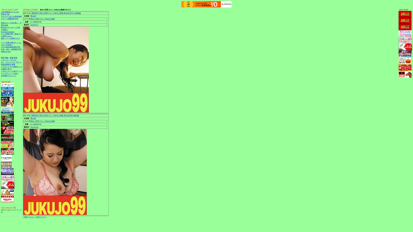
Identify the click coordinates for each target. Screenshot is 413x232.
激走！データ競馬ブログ (10, 38)
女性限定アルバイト (8, 76)
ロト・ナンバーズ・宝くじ (11, 62)
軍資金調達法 (6, 64)
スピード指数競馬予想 (9, 19)
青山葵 (33, 16)
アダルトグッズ (7, 71)
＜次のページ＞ (41, 217)
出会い (16, 73)
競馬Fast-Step (6, 52)
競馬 (2, 58)
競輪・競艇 (9, 58)
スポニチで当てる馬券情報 (11, 16)
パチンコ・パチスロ (8, 60)
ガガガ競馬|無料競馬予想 (10, 47)
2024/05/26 (35, 127)
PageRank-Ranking (7, 32)
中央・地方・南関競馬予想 (11, 49)
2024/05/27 (35, 25)
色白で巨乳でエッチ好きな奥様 (43, 19)
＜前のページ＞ (29, 217)
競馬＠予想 (5, 14)
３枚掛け (4, 30)
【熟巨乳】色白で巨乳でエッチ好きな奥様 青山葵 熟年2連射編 (55, 115)
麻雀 (15, 58)
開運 (13, 64)
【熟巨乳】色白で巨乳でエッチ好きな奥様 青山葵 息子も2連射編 (56, 13)
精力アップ (17, 71)
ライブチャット (7, 73)
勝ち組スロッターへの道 (10, 27)
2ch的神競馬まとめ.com (10, 12)
